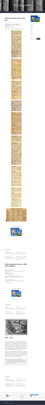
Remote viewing (32, 33)
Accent (13, 403)
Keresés (31, 37)
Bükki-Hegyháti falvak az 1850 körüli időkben (21, 256)
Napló (31, 31)
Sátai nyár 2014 (7, 251)
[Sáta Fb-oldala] (34, 395)
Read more (20, 259)
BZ (12, 22)
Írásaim (31, 27)
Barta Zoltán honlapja (22, 5)
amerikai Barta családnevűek (20, 344)
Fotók (31, 25)
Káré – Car (17, 251)
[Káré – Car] (16, 327)
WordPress (9, 403)
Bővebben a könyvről (16, 236)
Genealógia (31, 26)
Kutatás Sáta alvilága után (8, 256)
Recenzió (31, 32)
